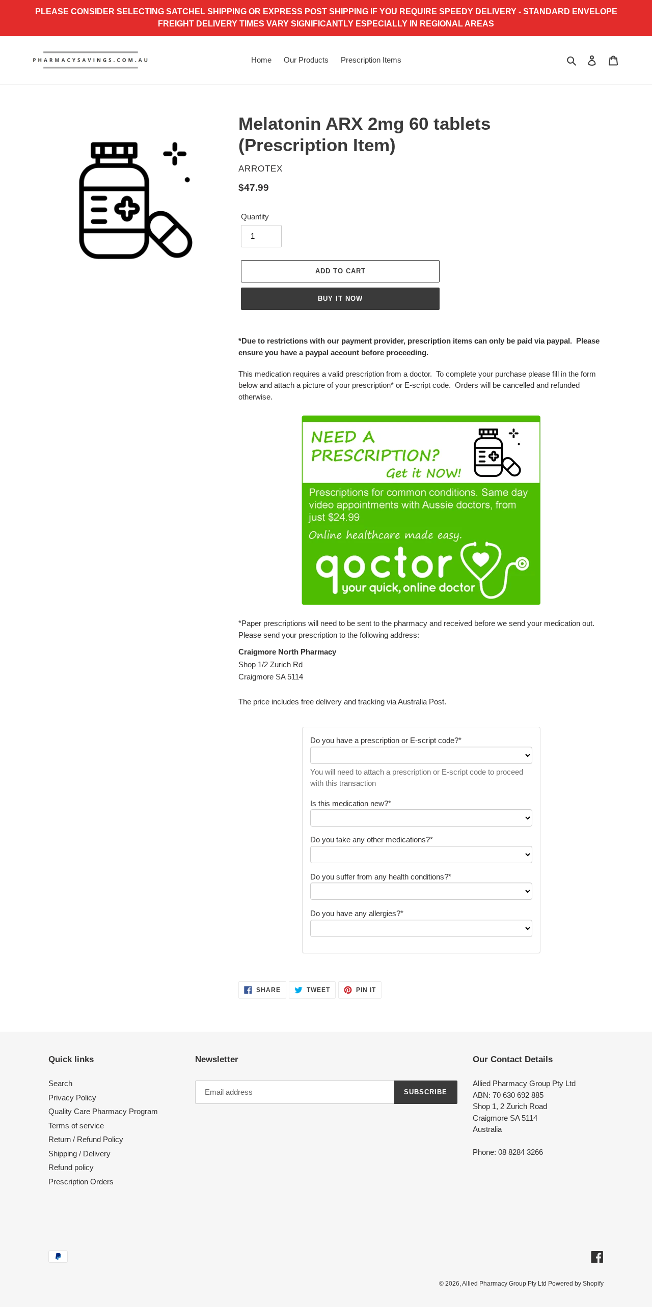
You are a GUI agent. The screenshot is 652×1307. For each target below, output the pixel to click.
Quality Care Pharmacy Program (103, 1111)
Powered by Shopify (576, 1283)
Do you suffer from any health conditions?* (380, 876)
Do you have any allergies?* (356, 913)
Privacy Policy (72, 1097)
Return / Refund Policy (85, 1139)
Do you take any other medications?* (371, 839)
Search (60, 1083)
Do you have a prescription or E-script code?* (385, 740)
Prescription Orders (81, 1181)
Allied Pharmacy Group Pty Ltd (505, 1283)
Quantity (255, 216)
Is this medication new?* (350, 803)
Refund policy (71, 1167)
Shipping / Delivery (79, 1153)
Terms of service (76, 1125)
